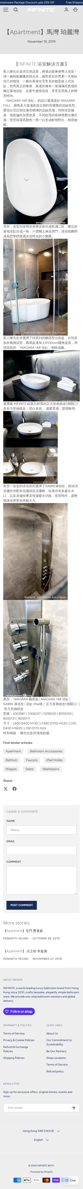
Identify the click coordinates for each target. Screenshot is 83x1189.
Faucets (31, 760)
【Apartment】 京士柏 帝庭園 (25, 951)
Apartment (13, 751)
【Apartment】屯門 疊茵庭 (23, 930)
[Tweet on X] (5, 788)
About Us (52, 1033)
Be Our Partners (56, 1051)
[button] (15, 9)
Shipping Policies (14, 1058)
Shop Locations (56, 1058)
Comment (13, 861)
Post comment (21, 905)
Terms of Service (14, 1033)
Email (10, 841)
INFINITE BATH (45, 1165)
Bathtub (11, 760)
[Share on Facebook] (14, 788)
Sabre (29, 769)
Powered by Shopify (41, 1171)
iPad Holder (54, 760)
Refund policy (55, 1071)
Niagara (11, 769)
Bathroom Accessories (46, 751)
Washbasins (51, 769)
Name (10, 821)
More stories (16, 923)
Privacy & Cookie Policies (18, 1040)
